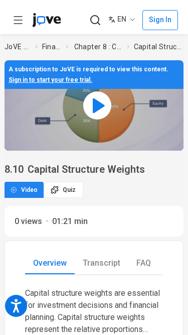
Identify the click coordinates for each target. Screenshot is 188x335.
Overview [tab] (50, 263)
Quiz (69, 189)
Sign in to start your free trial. (50, 79)
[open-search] (95, 20)
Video (29, 189)
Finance (52, 47)
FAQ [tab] (143, 263)
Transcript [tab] (101, 263)
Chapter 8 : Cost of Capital (98, 47)
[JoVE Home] (46, 20)
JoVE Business (18, 47)
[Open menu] (18, 20)
